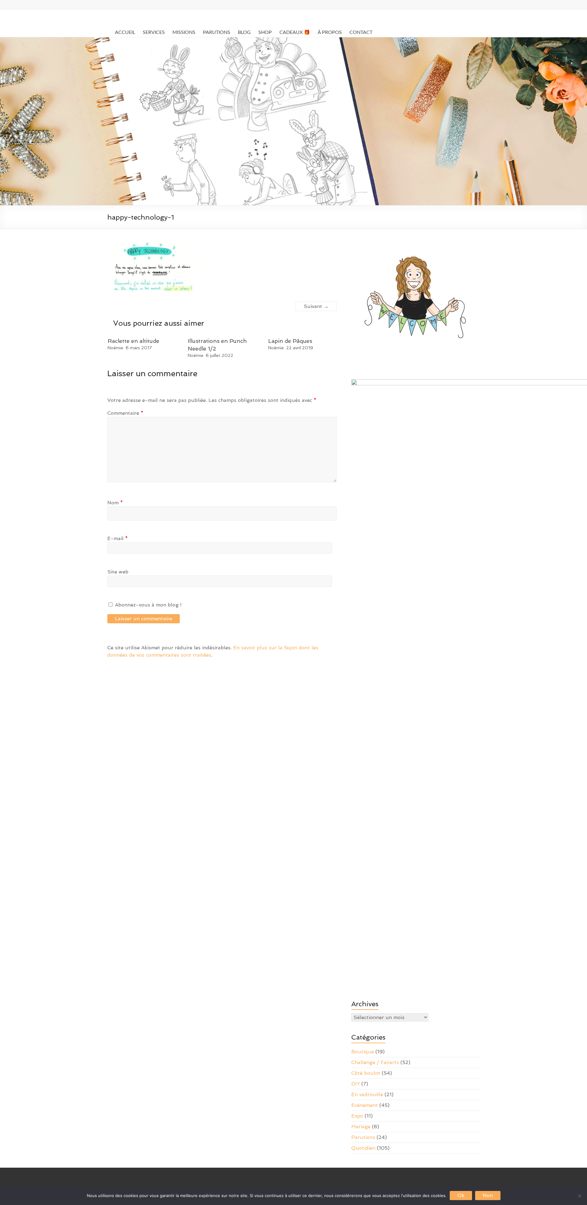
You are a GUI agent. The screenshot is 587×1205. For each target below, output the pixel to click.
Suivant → (316, 306)
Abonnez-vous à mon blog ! (147, 605)
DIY (355, 1084)
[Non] (579, 1196)
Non (488, 1195)
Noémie (115, 347)
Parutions (363, 1137)
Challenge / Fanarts (375, 1062)
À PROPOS (330, 32)
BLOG (244, 32)
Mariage (361, 1126)
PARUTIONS (216, 32)
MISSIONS (183, 32)
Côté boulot (365, 1073)
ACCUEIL (125, 32)
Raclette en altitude (133, 341)
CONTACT (360, 32)
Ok (460, 1195)
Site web (117, 572)
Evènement (364, 1105)
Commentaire (125, 413)
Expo (357, 1116)
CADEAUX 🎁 (294, 32)
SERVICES (154, 32)
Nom (115, 503)
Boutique (362, 1052)
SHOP (265, 32)
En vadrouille (367, 1094)
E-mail (117, 538)
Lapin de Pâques (290, 341)
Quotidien (363, 1148)
